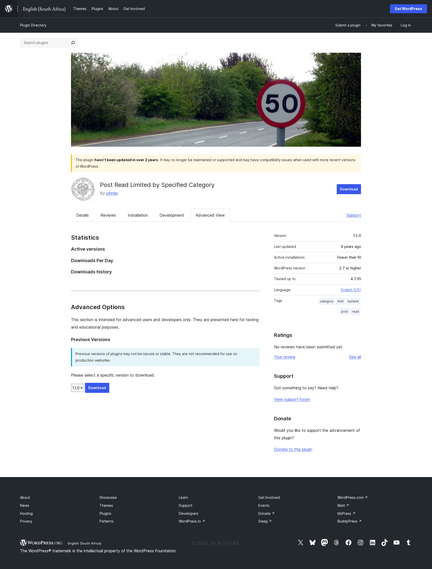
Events (264, 505)
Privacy (26, 521)
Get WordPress (408, 8)
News (24, 505)
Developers (188, 513)
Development (172, 215)
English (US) (351, 290)
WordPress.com (353, 497)
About (25, 497)
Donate (266, 513)
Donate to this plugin (293, 449)
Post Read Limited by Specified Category (157, 184)
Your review (285, 356)
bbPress (347, 513)
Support (353, 215)
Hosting (26, 513)
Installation (138, 215)
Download (349, 189)
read (355, 311)
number (353, 301)
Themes (106, 505)
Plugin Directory (33, 25)
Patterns (107, 521)
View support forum (292, 399)
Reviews (108, 215)
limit (341, 301)
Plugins (105, 513)
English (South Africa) (84, 543)
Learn (183, 497)
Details (82, 215)
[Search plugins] (73, 43)
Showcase (108, 497)
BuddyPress (350, 521)
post (344, 311)
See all (355, 356)
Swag (265, 521)
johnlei (112, 193)
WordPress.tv (192, 521)
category (327, 301)
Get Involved (269, 497)
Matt (343, 505)
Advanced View (210, 215)
